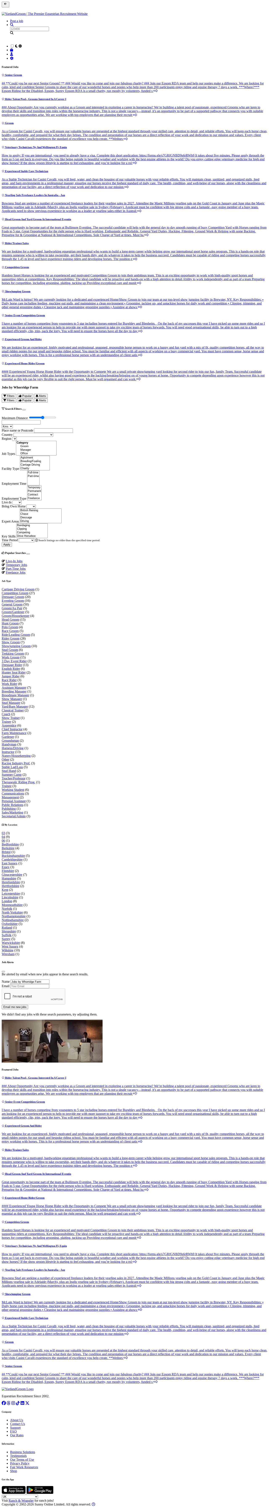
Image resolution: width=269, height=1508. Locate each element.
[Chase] (40, 514)
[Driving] (40, 521)
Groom (9, 123)
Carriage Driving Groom (18, 589)
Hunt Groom (10, 623)
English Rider (11, 668)
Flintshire (8, 871)
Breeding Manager (14, 691)
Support (15, 1427)
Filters (10, 396)
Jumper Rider (11, 676)
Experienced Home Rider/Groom (24, 363)
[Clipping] (32, 529)
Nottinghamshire (13, 920)
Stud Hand (9, 771)
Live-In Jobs (14, 561)
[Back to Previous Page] (5, 4)
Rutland (7, 927)
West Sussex (10, 946)
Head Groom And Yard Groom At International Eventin (37, 219)
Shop (13, 1471)
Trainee (7, 786)
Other (5, 759)
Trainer (6, 721)
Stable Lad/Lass (12, 767)
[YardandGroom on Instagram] (13, 1403)
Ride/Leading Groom (16, 634)
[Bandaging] (32, 525)
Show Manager (12, 699)
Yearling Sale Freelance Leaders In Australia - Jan (34, 195)
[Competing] (32, 532)
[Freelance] (34, 498)
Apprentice (9, 725)
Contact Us (17, 1424)
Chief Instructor (12, 729)
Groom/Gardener (13, 612)
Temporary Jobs (16, 565)
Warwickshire (11, 942)
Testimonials (18, 1456)
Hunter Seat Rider (14, 672)
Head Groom (10, 619)
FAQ (13, 1431)
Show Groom (11, 642)
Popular (26, 396)
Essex (5, 867)
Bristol (6, 852)
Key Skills (9, 536)
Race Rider (9, 680)
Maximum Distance (15, 418)
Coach (6, 714)
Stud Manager (11, 703)
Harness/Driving (13, 748)
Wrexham (8, 954)
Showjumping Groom (17, 291)
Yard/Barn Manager (15, 706)
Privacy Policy (19, 1463)
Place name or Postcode (17, 430)
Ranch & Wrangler (21, 1500)
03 (3, 833)
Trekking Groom (13, 653)
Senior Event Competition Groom (24, 315)
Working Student (13, 790)
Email (5, 986)
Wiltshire (7, 950)
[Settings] (12, 58)
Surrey (6, 939)
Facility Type (10, 468)
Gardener (8, 737)
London (7, 901)
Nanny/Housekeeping (16, 755)
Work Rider (9, 684)
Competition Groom (16, 267)
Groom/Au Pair (12, 608)
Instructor (8, 752)
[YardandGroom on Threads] (9, 1403)
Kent (5, 890)
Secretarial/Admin (14, 816)
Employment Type (14, 498)
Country (7, 434)
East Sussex (9, 863)
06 (3, 840)
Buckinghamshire (13, 855)
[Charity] (35, 468)
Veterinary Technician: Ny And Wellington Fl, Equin (35, 147)
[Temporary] (34, 487)
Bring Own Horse (14, 506)
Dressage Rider (12, 665)
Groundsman (10, 740)
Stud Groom (10, 650)
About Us (16, 1420)
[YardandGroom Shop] (12, 50)
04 (3, 837)
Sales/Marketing (12, 812)
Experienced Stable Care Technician (26, 171)
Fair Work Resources (24, 1467)
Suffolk (7, 935)
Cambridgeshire (12, 859)
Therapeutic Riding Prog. (18, 782)
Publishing (9, 808)
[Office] (36, 453)
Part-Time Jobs (16, 568)
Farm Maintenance (14, 733)
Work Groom (10, 657)
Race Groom (10, 631)
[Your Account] (12, 54)
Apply (6, 544)
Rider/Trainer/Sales (16, 243)
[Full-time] (33, 472)
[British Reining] (40, 510)
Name (6, 981)
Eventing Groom (13, 600)
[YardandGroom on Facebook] (4, 1403)
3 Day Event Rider (14, 661)
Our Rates (17, 1435)
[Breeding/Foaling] (35, 461)
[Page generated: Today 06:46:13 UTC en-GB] (93, 1504)
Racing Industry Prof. (16, 763)
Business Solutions (22, 1452)
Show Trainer (11, 718)
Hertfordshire (10, 886)
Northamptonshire (14, 916)
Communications (13, 793)
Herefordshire (11, 882)
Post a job (16, 21)
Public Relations (12, 805)
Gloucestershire (12, 874)
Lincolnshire (10, 897)
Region (6, 438)
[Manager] (36, 450)
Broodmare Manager (15, 695)
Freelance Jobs (15, 572)
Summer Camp (12, 774)
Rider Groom (10, 638)
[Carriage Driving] (35, 465)
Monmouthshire (12, 905)
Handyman (9, 744)
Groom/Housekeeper (15, 616)
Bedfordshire (10, 844)
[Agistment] (35, 458)
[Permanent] (34, 491)
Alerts (42, 396)
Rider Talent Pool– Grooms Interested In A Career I (35, 99)
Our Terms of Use (22, 1459)
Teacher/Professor (13, 778)
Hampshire (9, 878)
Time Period (10, 540)
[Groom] (36, 446)
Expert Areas (10, 521)
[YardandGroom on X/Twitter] (27, 1403)
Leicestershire (11, 893)
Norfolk (7, 908)
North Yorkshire (12, 912)
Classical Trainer (13, 710)
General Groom (12, 604)
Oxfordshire (10, 924)
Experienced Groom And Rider (23, 339)
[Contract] (34, 495)
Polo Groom (10, 627)
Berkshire (8, 848)
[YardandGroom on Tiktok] (18, 1403)
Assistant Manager (14, 687)
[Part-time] (33, 476)
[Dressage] (40, 517)
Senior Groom (13, 74)
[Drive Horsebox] (32, 536)
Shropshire (9, 931)
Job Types (8, 454)
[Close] (24, 409)
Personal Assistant (14, 801)
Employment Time (14, 483)
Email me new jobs (14, 1007)
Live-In (7, 502)
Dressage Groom (13, 597)
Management (10, 797)
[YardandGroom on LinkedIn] (22, 1403)
